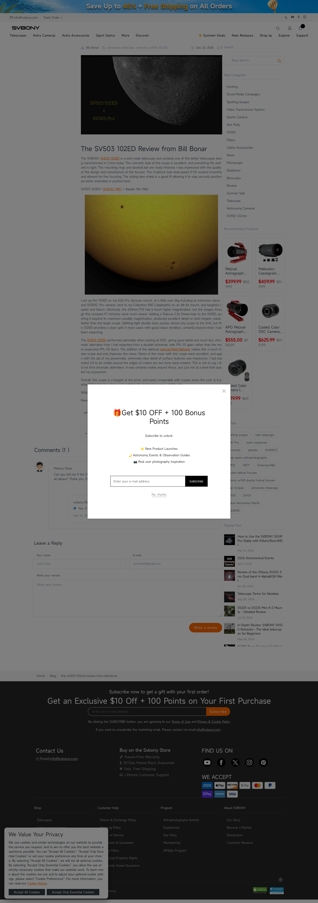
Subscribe (196, 481)
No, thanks (159, 494)
